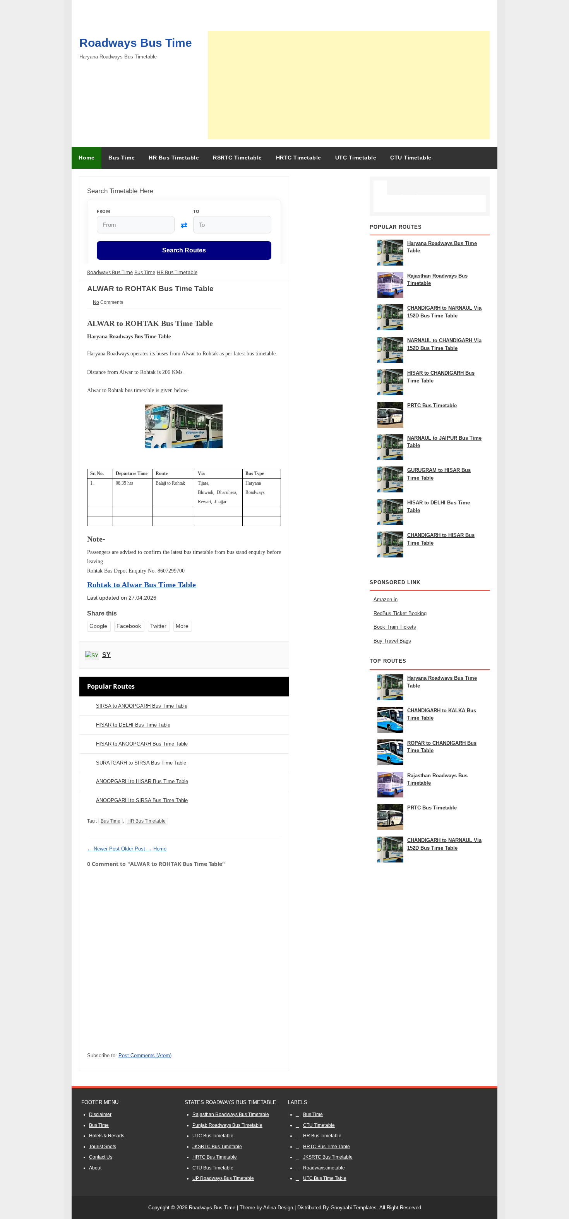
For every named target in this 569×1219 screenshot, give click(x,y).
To (196, 211)
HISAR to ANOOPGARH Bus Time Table (142, 744)
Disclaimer (100, 1114)
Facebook (129, 626)
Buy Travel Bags (392, 641)
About (95, 1168)
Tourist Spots (102, 1146)
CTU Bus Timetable (212, 1168)
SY (106, 655)
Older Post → (136, 849)
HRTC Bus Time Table (326, 1146)
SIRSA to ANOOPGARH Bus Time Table (141, 706)
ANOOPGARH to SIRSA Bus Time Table (142, 800)
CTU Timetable (319, 1125)
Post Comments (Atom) (144, 1055)
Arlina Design (278, 1207)
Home (86, 157)
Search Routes (184, 250)
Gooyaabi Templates (354, 1207)
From (103, 211)
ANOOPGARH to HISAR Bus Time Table (142, 781)
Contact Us (100, 1157)
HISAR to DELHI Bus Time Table (133, 725)
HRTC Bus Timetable (214, 1157)
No (96, 302)
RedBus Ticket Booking (400, 613)
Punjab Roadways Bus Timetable (227, 1125)
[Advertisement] (349, 85)
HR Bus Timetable (146, 821)
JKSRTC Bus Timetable (217, 1146)
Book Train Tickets (395, 627)
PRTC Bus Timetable (432, 405)
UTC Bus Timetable (212, 1135)
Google (98, 626)
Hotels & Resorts (106, 1135)
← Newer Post (103, 849)
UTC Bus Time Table (324, 1178)
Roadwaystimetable (324, 1168)
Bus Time (110, 821)
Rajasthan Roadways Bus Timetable (230, 1114)
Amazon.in (386, 599)
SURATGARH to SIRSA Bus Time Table (141, 763)
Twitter (158, 626)
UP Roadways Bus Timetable (223, 1178)
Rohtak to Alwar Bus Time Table (141, 584)
